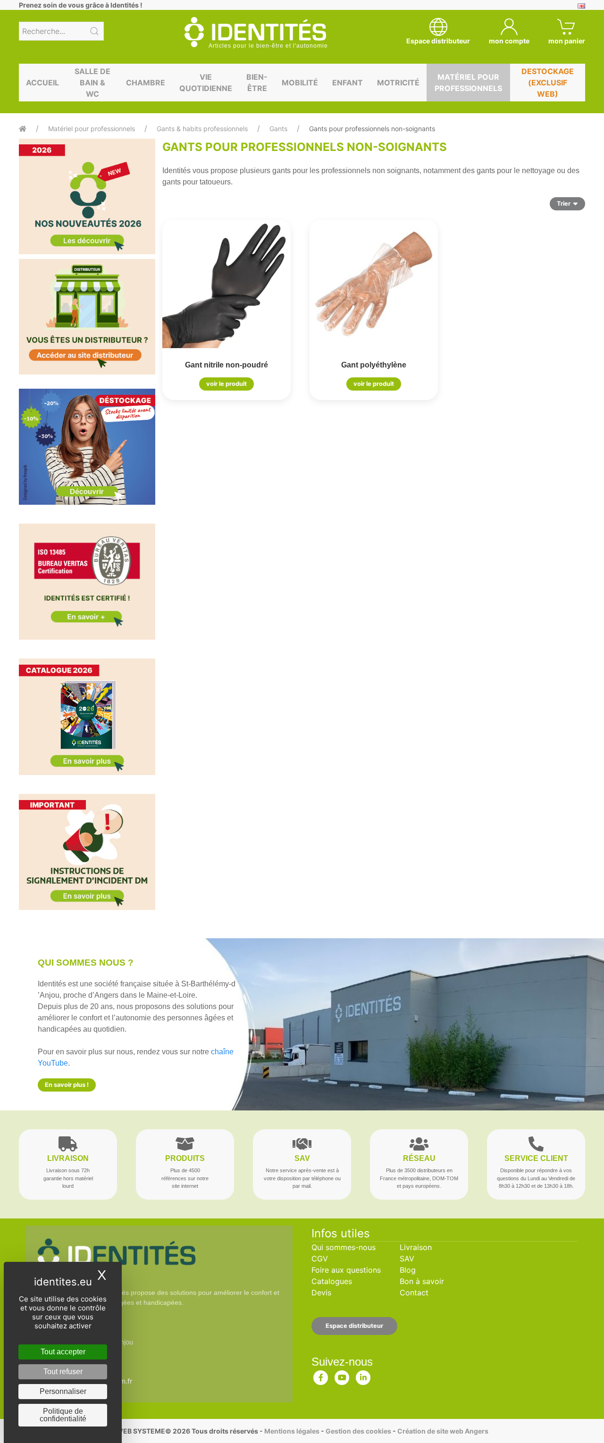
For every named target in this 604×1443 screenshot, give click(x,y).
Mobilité (300, 82)
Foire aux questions (346, 1270)
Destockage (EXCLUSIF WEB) (547, 83)
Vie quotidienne (205, 82)
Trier (563, 203)
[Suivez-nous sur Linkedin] (363, 1375)
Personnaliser (63, 1391)
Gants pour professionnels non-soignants (372, 129)
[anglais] (581, 5)
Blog (408, 1270)
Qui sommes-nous (343, 1247)
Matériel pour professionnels (468, 82)
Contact (414, 1292)
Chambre (145, 82)
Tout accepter (63, 1352)
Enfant (347, 82)
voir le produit (226, 383)
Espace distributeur (354, 1325)
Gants (278, 129)
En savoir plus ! (67, 1084)
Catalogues (331, 1281)
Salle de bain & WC (92, 83)
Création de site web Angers (442, 1431)
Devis (321, 1292)
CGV (319, 1258)
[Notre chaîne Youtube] (342, 1375)
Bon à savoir (422, 1281)
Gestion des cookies (358, 1431)
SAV (407, 1258)
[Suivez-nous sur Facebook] (320, 1375)
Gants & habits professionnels (202, 129)
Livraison (416, 1247)
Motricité (398, 82)
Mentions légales (291, 1431)
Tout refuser (63, 1372)
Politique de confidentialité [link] (63, 1415)
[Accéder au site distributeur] (87, 317)
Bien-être (257, 82)
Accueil (42, 82)
